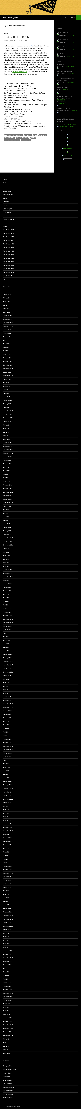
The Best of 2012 (8, 244)
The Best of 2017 (8, 261)
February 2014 (7, 824)
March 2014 (6, 820)
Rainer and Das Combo (12, 140)
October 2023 (7, 414)
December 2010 (8, 958)
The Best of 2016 (8, 258)
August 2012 (7, 887)
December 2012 (8, 873)
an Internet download (19, 72)
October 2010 (7, 965)
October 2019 (7, 584)
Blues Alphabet (7, 212)
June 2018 (6, 640)
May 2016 (6, 728)
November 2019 (8, 580)
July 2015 (6, 764)
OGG (68, 35)
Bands (5, 198)
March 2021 (6, 524)
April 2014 (6, 816)
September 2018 (8, 629)
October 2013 (7, 838)
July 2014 (6, 806)
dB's (35, 135)
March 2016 (6, 735)
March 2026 (6, 312)
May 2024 (6, 390)
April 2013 (6, 859)
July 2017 (6, 679)
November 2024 (8, 368)
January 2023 (7, 446)
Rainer (33, 137)
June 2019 (6, 598)
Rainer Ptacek (26, 140)
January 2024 (7, 404)
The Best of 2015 (8, 254)
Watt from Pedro (8, 1098)
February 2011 (7, 951)
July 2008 (6, 1039)
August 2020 (7, 548)
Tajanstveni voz (8, 1090)
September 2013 (8, 841)
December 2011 (8, 915)
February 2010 (7, 986)
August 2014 (7, 802)
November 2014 (8, 792)
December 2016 (8, 704)
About (73, 17)
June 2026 (6, 301)
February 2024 (7, 400)
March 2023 (6, 439)
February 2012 (7, 908)
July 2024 (6, 382)
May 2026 (6, 305)
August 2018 (7, 633)
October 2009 (7, 1000)
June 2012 (6, 894)
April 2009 (6, 1011)
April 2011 (6, 944)
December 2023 (8, 407)
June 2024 (6, 386)
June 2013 (6, 852)
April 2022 (6, 478)
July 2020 (6, 552)
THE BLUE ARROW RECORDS (66, 124)
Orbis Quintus (7, 1080)
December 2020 (8, 534)
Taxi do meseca (8, 1094)
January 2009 (7, 1021)
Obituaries (6, 201)
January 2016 (7, 742)
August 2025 (7, 337)
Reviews (5, 216)
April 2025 (6, 351)
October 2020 (7, 541)
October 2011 (7, 922)
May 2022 (6, 474)
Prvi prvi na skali (8, 1083)
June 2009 (6, 1004)
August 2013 (7, 845)
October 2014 (7, 795)
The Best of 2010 (8, 237)
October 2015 (7, 753)
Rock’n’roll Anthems (9, 219)
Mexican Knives (9, 137)
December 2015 (8, 746)
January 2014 (7, 827)
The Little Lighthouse (12, 18)
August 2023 (7, 421)
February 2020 (7, 569)
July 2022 (6, 467)
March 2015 (6, 778)
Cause (5, 279)
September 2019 (8, 587)
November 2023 (8, 411)
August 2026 (7, 294)
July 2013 (6, 848)
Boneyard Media (8, 1066)
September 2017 (8, 672)
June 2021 (6, 513)
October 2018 (7, 626)
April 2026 (6, 308)
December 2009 (8, 993)
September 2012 (8, 884)
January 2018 (7, 658)
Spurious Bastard (8, 1087)
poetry (5, 226)
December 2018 (8, 619)
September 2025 (8, 333)
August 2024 (7, 379)
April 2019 (6, 605)
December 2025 (8, 322)
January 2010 (7, 989)
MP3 (72, 35)
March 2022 (6, 481)
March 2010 (6, 982)
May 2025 (6, 347)
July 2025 (6, 340)
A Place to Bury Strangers (13, 135)
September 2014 (8, 799)
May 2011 (6, 940)
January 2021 (7, 531)
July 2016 (6, 721)
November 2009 (8, 996)
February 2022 (7, 485)
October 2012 (7, 880)
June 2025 (6, 344)
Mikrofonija (6, 1076)
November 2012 (8, 876)
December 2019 (8, 577)
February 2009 (7, 1018)
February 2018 (7, 654)
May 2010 (6, 975)
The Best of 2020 (8, 272)
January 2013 (7, 869)
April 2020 (6, 562)
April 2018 (6, 647)
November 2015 (8, 749)
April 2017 (6, 689)
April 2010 (6, 979)
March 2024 (6, 397)
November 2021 (8, 495)
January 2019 (7, 615)
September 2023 (8, 418)
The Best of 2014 (8, 251)
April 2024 (6, 393)
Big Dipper (28, 135)
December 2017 (8, 661)
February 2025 (7, 358)
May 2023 (6, 432)
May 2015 (6, 771)
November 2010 (8, 961)
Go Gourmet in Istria (9, 1069)
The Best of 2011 (8, 240)
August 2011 (7, 929)
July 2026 (6, 298)
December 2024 (8, 365)
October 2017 (7, 668)
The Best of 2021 (8, 276)
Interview (6, 223)
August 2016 (7, 718)
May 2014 (6, 813)
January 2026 (7, 319)
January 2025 (7, 361)
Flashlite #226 (16, 37)
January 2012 (7, 912)
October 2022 (7, 457)
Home (67, 17)
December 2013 (8, 831)
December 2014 (8, 788)
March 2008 (6, 1053)
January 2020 (7, 573)
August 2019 (7, 591)
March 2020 (6, 566)
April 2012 (6, 901)
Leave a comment (21, 41)
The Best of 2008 (8, 230)
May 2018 (6, 644)
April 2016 (6, 732)
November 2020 (8, 538)
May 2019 (6, 601)
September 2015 (8, 756)
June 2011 (6, 936)
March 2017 (6, 693)
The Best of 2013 (8, 247)
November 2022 (8, 453)
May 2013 (6, 855)
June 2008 (6, 1042)
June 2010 (6, 972)
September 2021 (8, 502)
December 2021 (8, 492)
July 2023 (6, 425)
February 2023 (7, 442)
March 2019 (6, 608)
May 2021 (6, 517)
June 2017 (6, 682)
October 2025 (7, 330)
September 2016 (8, 714)
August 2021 (7, 506)
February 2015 (7, 781)
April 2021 (6, 520)
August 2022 (7, 464)
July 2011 (6, 933)
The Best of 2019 (8, 268)
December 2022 (8, 450)
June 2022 (6, 471)
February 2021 (7, 527)
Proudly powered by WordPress (11, 1106)
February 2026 (7, 315)
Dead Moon (42, 135)
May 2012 (6, 898)
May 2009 (6, 1007)
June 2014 (6, 809)
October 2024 (7, 372)
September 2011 (8, 926)
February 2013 (7, 866)
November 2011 (8, 919)
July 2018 (6, 637)
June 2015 (6, 767)
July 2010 (6, 968)
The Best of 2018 (8, 265)
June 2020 (6, 555)
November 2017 (8, 665)
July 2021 (6, 509)
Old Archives (7, 191)
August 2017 (7, 675)
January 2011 (7, 954)
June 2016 (6, 725)
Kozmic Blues (7, 1073)
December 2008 (8, 1025)
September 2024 (8, 375)
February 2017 (7, 697)
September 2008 (8, 1035)
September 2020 (8, 545)
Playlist (6, 33)
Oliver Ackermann (23, 137)
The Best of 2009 (8, 233)
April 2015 (6, 774)
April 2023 (6, 435)
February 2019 (7, 612)
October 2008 (7, 1032)
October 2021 (7, 499)
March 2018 (6, 651)
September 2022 (8, 460)
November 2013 (8, 834)
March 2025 (6, 354)
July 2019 (6, 594)
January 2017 (7, 700)
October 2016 (7, 711)
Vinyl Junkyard (7, 208)
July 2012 (6, 891)
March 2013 (6, 862)
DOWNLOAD (70, 66)
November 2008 (8, 1028)
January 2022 (7, 488)
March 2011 (6, 947)
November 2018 (8, 622)
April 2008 (6, 1049)
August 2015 (7, 760)
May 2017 (6, 686)
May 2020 (6, 559)
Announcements (8, 194)
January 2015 (7, 785)
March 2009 (6, 1014)
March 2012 (6, 905)
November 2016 (8, 707)
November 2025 (8, 326)
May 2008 (6, 1046)
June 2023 (6, 428)
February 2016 (7, 739)
